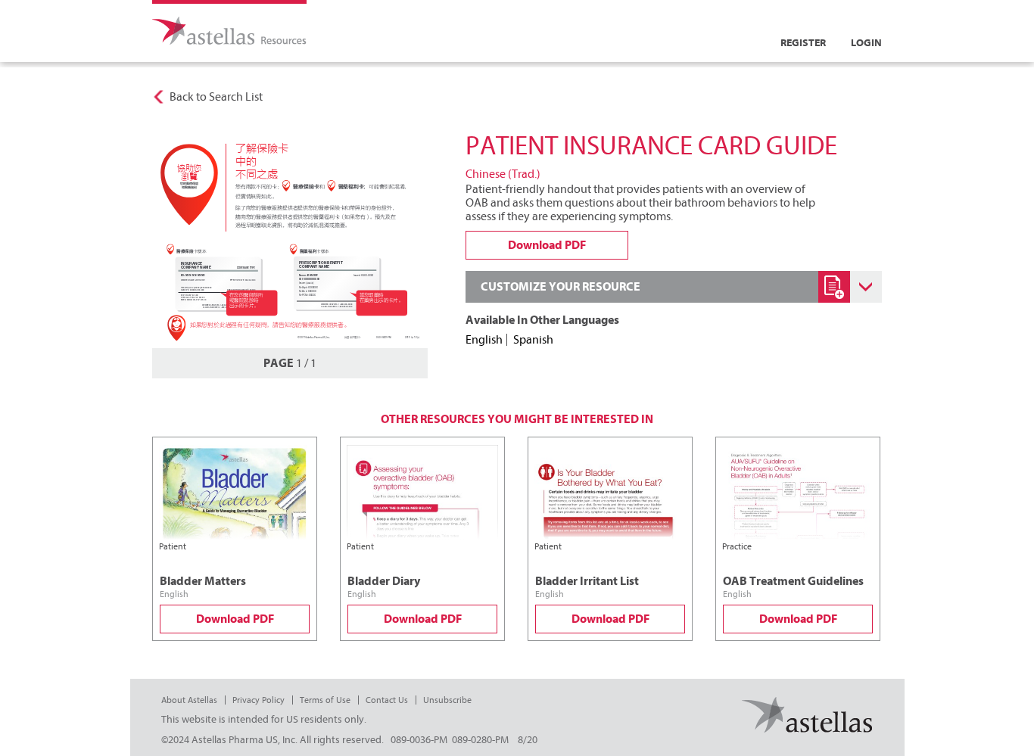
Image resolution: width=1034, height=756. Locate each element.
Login (866, 42)
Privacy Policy (258, 700)
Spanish (533, 340)
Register (803, 42)
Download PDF (235, 619)
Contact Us (387, 700)
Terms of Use (325, 700)
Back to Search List (216, 97)
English (484, 340)
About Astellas (189, 700)
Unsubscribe (447, 700)
